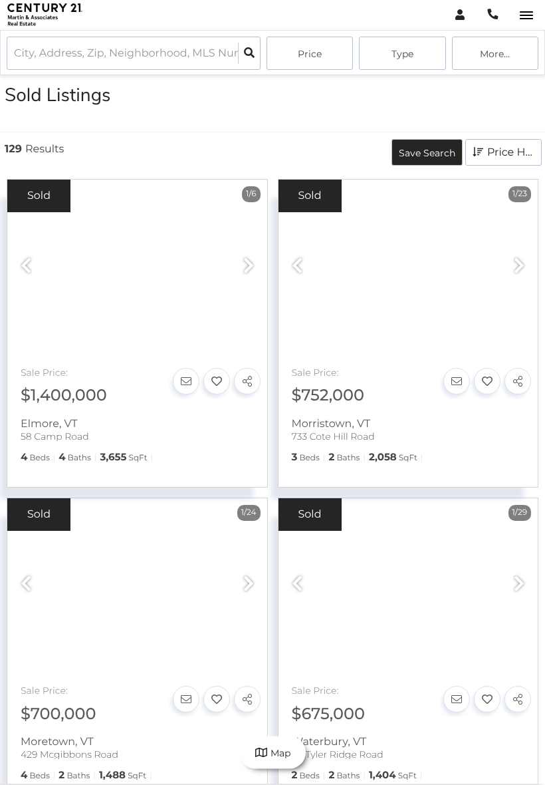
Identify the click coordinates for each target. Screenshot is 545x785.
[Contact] (186, 381)
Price (310, 54)
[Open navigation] (526, 16)
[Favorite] (216, 381)
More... (495, 54)
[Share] (247, 381)
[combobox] (15, 53)
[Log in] (460, 15)
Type (402, 54)
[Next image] (248, 266)
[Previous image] (26, 266)
